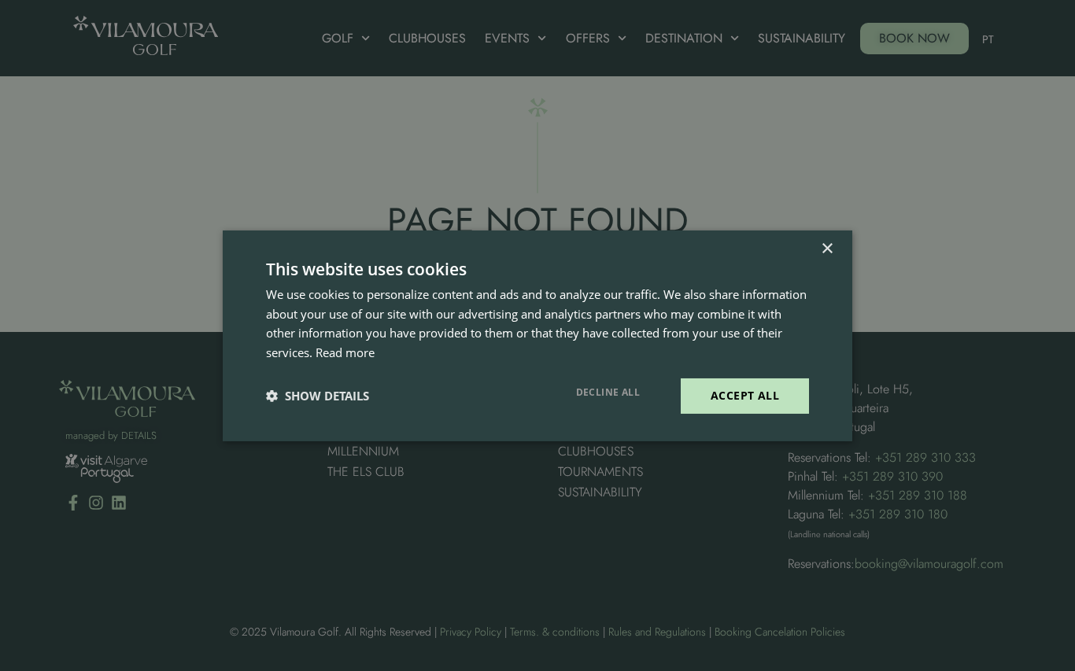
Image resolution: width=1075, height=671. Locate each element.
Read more (345, 352)
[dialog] (537, 335)
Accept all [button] (745, 395)
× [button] (827, 248)
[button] (317, 396)
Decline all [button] (608, 392)
